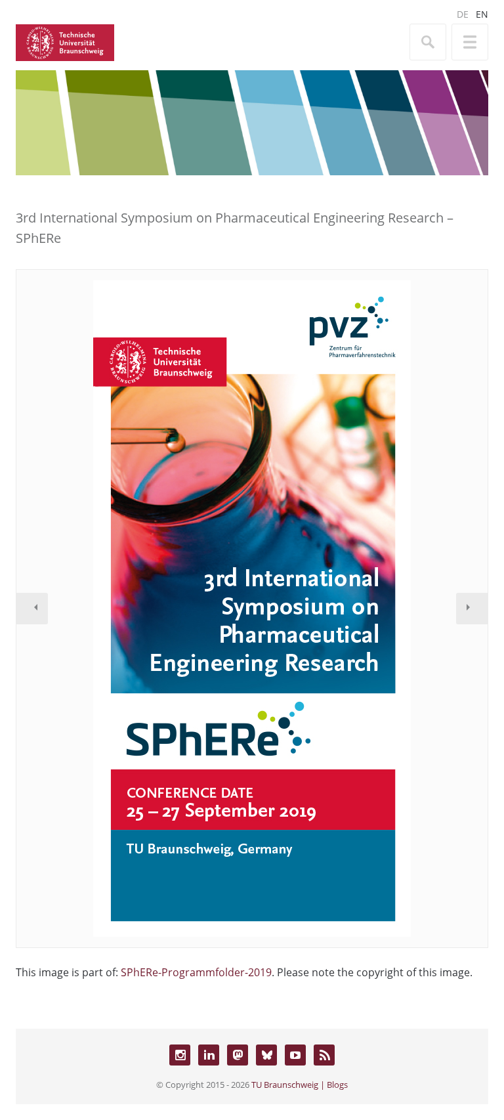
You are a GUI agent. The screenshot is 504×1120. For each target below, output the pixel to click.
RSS (324, 1055)
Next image (472, 608)
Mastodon (237, 1055)
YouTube (295, 1055)
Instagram (179, 1055)
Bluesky (266, 1055)
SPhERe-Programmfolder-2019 (196, 972)
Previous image (32, 608)
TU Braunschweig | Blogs (299, 1084)
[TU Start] (65, 41)
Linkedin (208, 1055)
